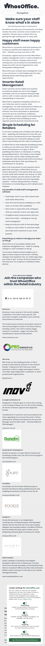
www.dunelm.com (9, 462)
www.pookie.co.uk (9, 536)
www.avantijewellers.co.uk (12, 576)
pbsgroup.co (7, 378)
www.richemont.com (10, 337)
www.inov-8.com (8, 428)
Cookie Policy (26, 599)
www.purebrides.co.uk (10, 495)
